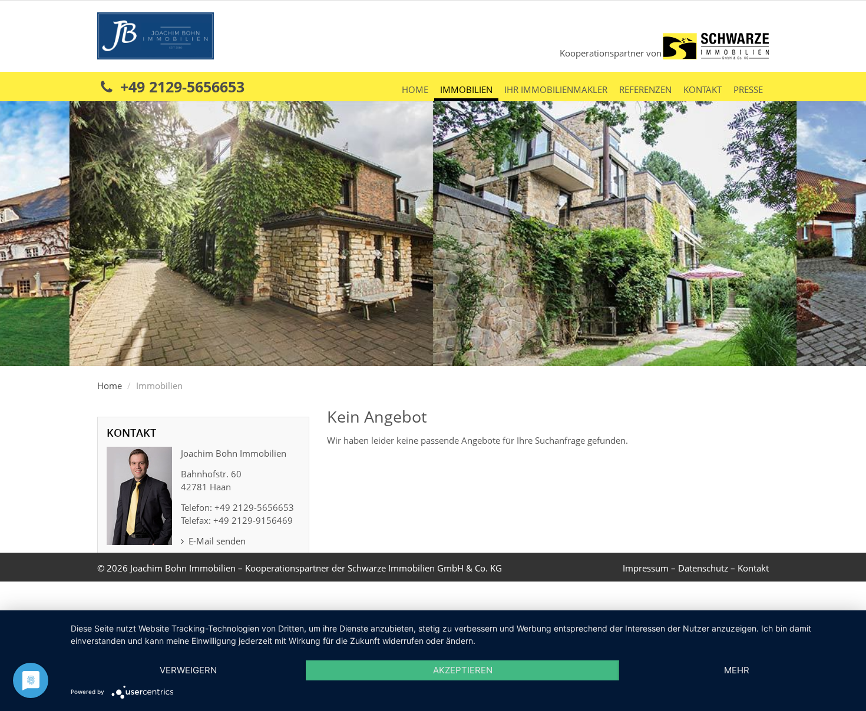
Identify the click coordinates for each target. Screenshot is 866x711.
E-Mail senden (216, 541)
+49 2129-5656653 (180, 87)
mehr (736, 670)
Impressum (646, 568)
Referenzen (645, 89)
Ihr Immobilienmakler (555, 89)
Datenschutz (703, 568)
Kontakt (702, 89)
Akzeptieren (463, 670)
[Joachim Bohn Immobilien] (155, 35)
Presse (748, 89)
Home (415, 89)
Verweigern (188, 670)
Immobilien (466, 89)
